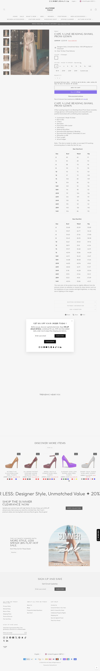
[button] (98, 535)
